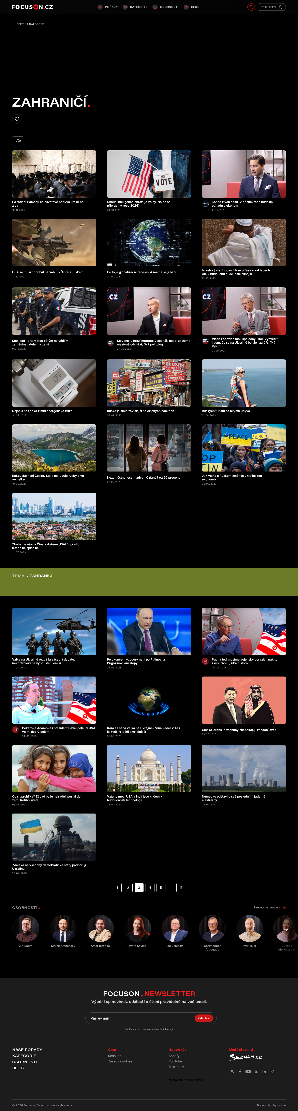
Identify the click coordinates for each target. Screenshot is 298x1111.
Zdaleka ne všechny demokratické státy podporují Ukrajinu (49, 867)
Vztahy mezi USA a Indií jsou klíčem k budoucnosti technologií (134, 798)
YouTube (175, 1061)
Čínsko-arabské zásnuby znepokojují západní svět (239, 730)
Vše (18, 140)
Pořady (111, 6)
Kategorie (138, 6)
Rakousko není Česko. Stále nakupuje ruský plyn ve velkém (48, 477)
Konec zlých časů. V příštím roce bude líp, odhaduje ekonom (243, 203)
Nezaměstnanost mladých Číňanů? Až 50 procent (143, 477)
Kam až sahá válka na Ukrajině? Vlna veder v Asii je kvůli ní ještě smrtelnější (143, 730)
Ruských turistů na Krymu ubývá (226, 411)
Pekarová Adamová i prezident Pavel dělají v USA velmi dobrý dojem (58, 730)
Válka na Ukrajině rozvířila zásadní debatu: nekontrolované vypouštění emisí (43, 661)
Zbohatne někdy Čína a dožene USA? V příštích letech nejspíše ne (46, 546)
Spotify (174, 1056)
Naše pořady (27, 1049)
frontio (281, 1105)
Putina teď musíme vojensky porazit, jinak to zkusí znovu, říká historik (244, 661)
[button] (286, 929)
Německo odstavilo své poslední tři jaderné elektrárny (233, 798)
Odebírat (204, 1018)
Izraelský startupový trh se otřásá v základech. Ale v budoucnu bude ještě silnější (236, 272)
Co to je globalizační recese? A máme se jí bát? (141, 272)
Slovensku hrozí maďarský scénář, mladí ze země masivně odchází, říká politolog (153, 342)
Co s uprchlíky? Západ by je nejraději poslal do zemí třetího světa (46, 798)
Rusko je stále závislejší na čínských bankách (140, 411)
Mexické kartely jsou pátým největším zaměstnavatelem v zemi (40, 342)
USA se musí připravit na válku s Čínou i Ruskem (48, 272)
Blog (195, 6)
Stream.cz (176, 1067)
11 (180, 888)
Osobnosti (169, 6)
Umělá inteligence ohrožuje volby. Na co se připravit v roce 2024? (138, 203)
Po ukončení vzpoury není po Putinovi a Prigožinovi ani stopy (136, 661)
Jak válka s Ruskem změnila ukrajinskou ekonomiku (232, 477)
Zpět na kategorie (31, 23)
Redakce (114, 1056)
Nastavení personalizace (186, 1080)
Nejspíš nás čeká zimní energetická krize (42, 411)
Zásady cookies (120, 1061)
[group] (63, 931)
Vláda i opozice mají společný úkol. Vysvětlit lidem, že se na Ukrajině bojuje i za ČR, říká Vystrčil (245, 342)
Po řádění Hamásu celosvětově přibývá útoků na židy (48, 203)
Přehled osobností (266, 907)
